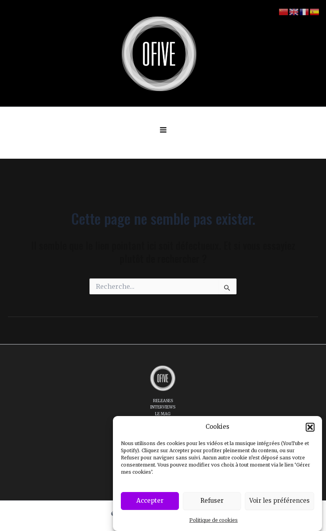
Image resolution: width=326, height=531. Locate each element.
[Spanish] (315, 11)
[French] (304, 11)
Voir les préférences (279, 500)
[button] (310, 427)
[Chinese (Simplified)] (284, 11)
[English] (294, 11)
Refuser (211, 500)
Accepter (149, 500)
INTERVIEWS (162, 407)
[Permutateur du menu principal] (163, 130)
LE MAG (163, 413)
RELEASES (163, 400)
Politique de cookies (213, 520)
